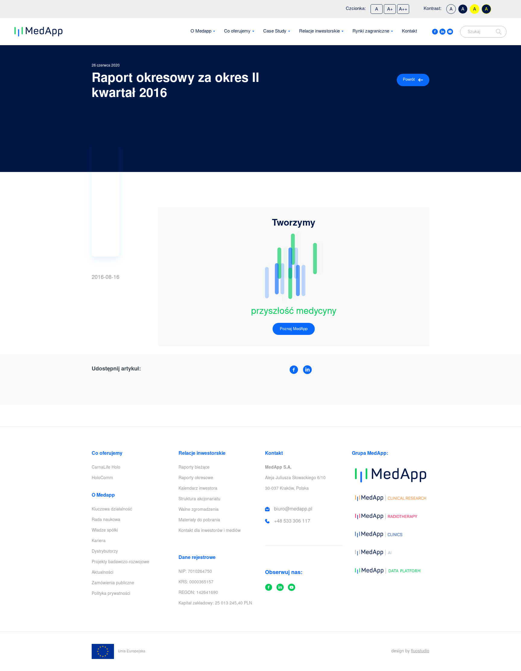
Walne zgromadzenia (198, 510)
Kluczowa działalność (112, 509)
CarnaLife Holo (106, 468)
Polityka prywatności (111, 594)
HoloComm (102, 478)
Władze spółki (105, 531)
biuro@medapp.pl (293, 509)
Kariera (99, 541)
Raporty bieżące (194, 468)
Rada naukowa (106, 520)
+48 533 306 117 (292, 521)
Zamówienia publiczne (113, 583)
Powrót (409, 80)
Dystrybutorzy (105, 552)
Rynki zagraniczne (370, 31)
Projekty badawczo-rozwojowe (120, 562)
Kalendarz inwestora (197, 489)
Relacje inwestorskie (319, 31)
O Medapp (201, 31)
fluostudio (420, 651)
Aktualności (102, 573)
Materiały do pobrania (199, 520)
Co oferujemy (237, 31)
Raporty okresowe (195, 478)
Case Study (274, 31)
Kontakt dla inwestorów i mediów (209, 531)
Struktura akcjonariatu (199, 499)
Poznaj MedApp (294, 329)
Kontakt (409, 31)
